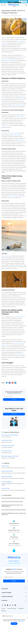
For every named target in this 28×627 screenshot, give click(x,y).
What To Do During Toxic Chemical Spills (12, 501)
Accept (14, 623)
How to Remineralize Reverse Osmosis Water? (14, 509)
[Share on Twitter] (7, 383)
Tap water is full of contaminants (10, 133)
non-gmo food (5, 125)
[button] (8, 616)
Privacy (3, 608)
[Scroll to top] (14, 550)
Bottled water (16, 134)
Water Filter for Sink (7, 440)
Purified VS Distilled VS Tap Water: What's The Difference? (14, 514)
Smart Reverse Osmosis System (10, 435)
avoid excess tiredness (17, 104)
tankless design (19, 354)
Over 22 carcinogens (7, 256)
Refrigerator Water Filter (8, 445)
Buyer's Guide (5, 466)
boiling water (20, 317)
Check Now (14, 414)
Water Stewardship (7, 476)
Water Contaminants (7, 471)
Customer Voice (6, 488)
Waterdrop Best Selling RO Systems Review (13, 498)
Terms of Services (11, 608)
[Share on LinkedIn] (15, 383)
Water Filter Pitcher (7, 450)
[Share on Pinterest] (12, 383)
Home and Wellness (7, 481)
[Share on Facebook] (10, 383)
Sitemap (4, 610)
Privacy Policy (21, 620)
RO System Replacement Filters (10, 456)
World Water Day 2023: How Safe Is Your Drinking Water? (12, 505)
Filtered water (19, 140)
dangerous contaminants (13, 195)
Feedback (21, 608)
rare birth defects (10, 60)
